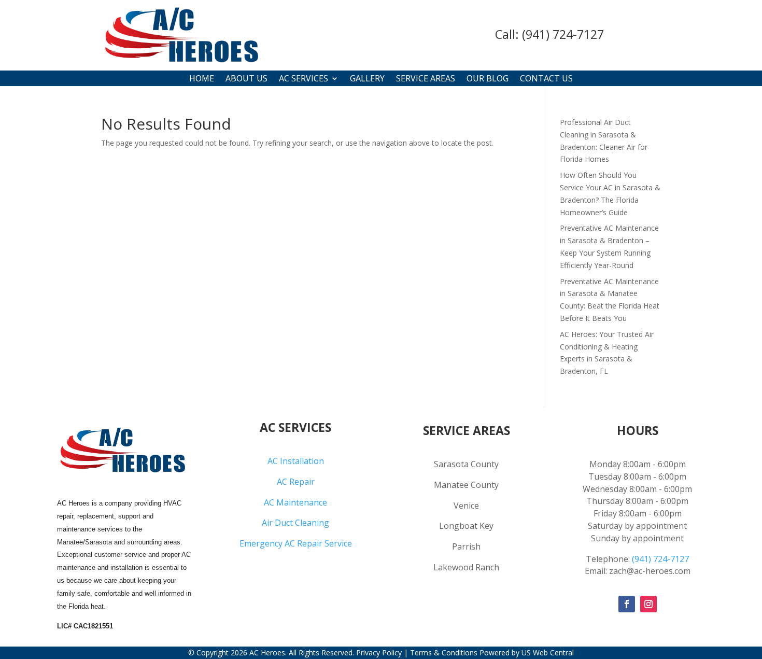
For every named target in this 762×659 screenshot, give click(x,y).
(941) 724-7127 (563, 34)
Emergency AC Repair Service (295, 543)
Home (201, 79)
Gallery (367, 79)
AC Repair (296, 481)
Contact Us (546, 79)
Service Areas (425, 79)
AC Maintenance (295, 502)
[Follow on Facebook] (626, 604)
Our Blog (488, 79)
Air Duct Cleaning (295, 522)
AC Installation (295, 461)
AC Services (303, 79)
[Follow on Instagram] (648, 604)
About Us (246, 79)
